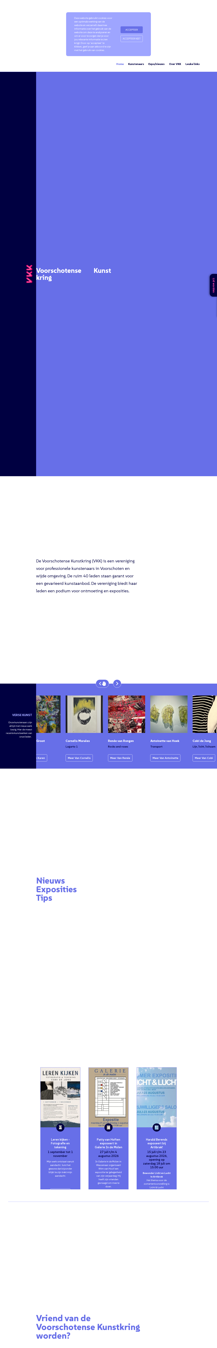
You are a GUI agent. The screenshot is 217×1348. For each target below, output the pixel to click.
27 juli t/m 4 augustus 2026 (108, 1154)
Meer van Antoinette (156, 758)
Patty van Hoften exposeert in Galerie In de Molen (108, 1143)
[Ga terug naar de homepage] (29, 274)
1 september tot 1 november (60, 1154)
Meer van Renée (111, 758)
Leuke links (192, 64)
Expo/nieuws (156, 64)
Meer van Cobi (194, 758)
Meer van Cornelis (69, 758)
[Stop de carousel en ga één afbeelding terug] (102, 684)
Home (120, 64)
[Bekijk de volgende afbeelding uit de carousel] (117, 684)
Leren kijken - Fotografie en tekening (60, 1143)
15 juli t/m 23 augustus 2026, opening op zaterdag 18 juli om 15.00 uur (156, 1159)
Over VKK (175, 64)
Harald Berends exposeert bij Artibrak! (156, 1143)
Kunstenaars (136, 64)
